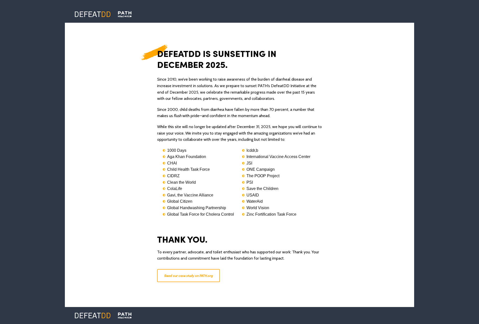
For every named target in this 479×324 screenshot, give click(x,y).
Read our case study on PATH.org (188, 275)
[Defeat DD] (93, 14)
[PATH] (124, 316)
